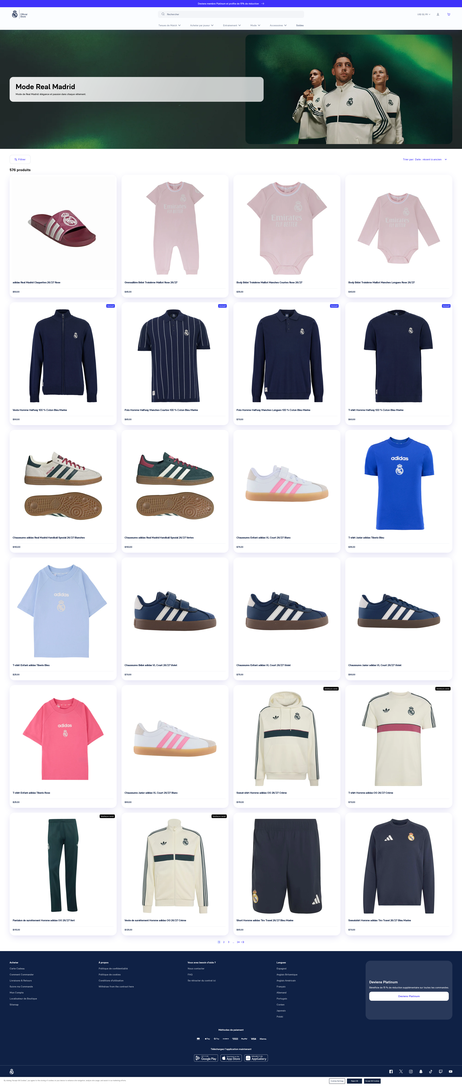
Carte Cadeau (17, 968)
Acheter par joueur (200, 25)
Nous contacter (196, 968)
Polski (280, 1016)
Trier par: (422, 159)
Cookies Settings (337, 1081)
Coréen (280, 1004)
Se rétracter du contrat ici (202, 980)
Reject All (354, 1081)
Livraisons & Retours (21, 980)
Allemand (281, 992)
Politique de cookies (110, 974)
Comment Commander (22, 974)
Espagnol (281, 968)
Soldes (300, 25)
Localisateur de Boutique (23, 998)
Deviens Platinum (409, 996)
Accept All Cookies (372, 1081)
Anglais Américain (286, 980)
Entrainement (230, 25)
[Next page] (243, 942)
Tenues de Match (167, 25)
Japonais (281, 1010)
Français (281, 986)
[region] (231, 1081)
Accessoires (276, 25)
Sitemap (14, 1004)
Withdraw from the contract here (116, 986)
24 (238, 942)
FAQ (190, 974)
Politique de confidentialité (113, 968)
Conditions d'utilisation (111, 980)
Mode (253, 25)
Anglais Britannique (287, 974)
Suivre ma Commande (21, 986)
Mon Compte (17, 992)
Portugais (282, 998)
